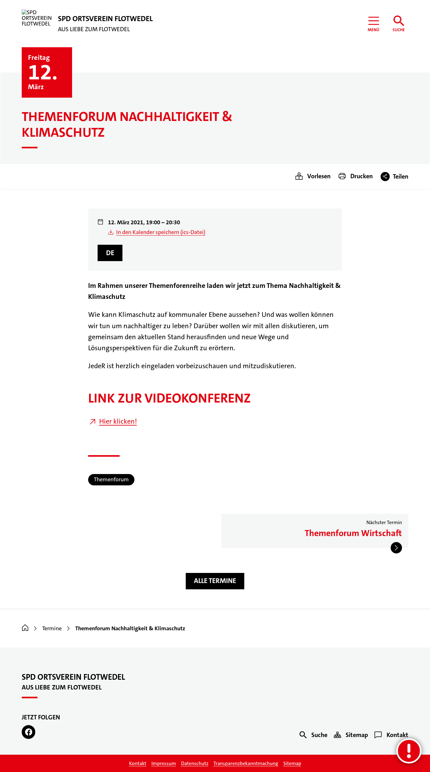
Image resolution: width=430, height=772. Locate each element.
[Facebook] (28, 732)
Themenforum (111, 479)
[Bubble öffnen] (409, 750)
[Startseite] (25, 628)
